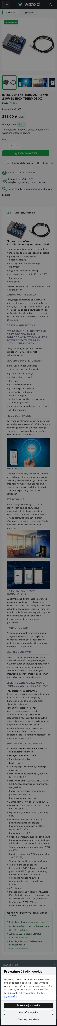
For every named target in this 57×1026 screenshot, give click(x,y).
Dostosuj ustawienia (28, 1019)
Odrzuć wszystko (28, 1012)
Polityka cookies (27, 993)
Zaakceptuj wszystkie (28, 1005)
